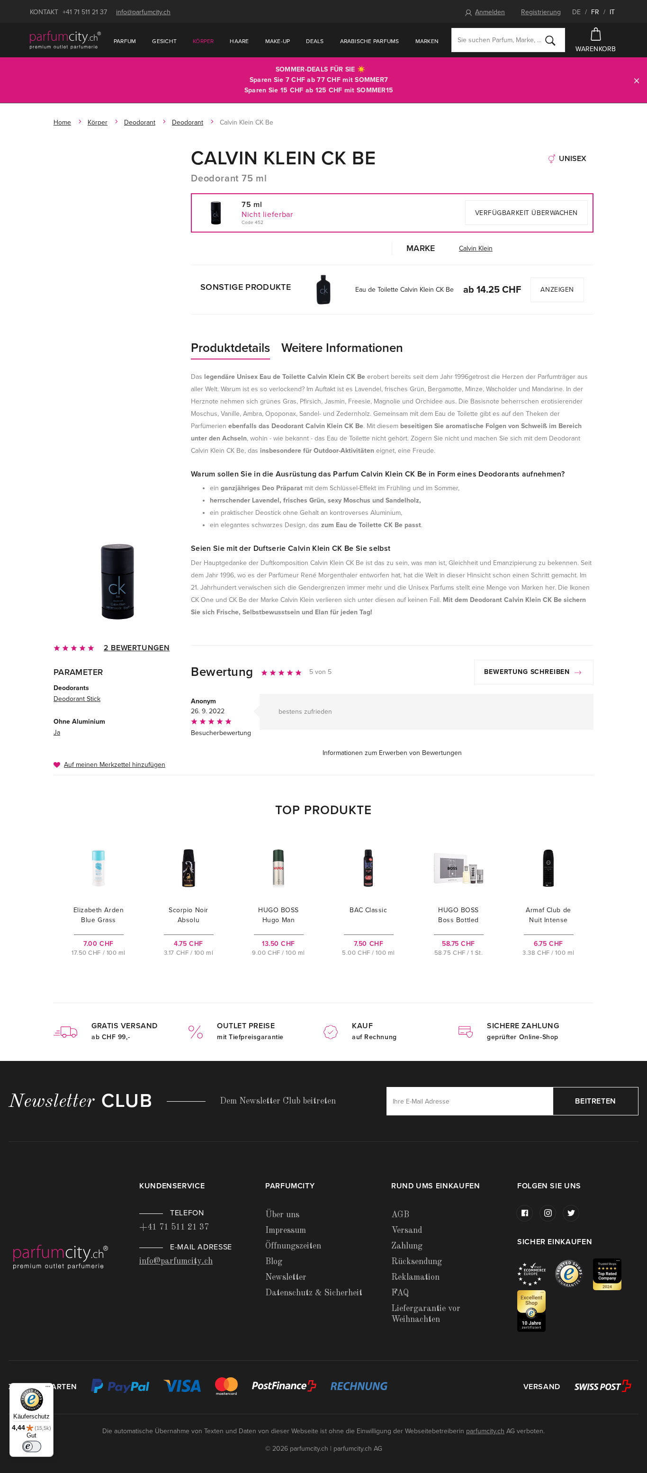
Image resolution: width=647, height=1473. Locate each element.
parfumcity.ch (485, 1431)
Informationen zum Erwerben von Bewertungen (392, 753)
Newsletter (285, 1277)
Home (62, 122)
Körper (203, 41)
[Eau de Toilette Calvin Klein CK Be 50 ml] (322, 289)
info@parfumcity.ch (143, 12)
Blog (273, 1261)
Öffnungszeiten (293, 1246)
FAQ (400, 1293)
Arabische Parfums (369, 41)
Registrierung (541, 12)
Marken (427, 41)
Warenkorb (595, 49)
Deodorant (139, 122)
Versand (406, 1230)
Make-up (277, 41)
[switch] (31, 1446)
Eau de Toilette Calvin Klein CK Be (404, 290)
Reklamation (415, 1277)
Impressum (285, 1230)
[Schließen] (636, 80)
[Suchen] (550, 40)
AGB (400, 1215)
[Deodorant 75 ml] (117, 581)
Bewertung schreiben (528, 672)
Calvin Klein (476, 248)
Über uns (282, 1215)
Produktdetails (230, 348)
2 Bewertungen (137, 648)
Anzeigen (557, 290)
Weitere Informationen (342, 348)
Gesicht (164, 41)
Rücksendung (416, 1261)
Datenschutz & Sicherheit (313, 1293)
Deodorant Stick (77, 699)
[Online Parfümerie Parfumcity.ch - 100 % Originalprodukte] (65, 39)
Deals (315, 41)
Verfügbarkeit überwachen (526, 213)
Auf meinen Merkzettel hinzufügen (114, 765)
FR (595, 12)
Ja (57, 732)
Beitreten (595, 1101)
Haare (239, 41)
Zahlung (406, 1246)
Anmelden (490, 12)
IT (612, 12)
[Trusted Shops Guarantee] (574, 1274)
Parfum (125, 41)
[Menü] (48, 1388)
